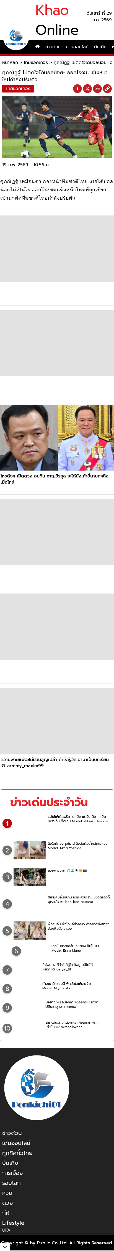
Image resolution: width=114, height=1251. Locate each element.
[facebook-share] (77, 89)
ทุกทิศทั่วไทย (17, 1153)
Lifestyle (13, 1223)
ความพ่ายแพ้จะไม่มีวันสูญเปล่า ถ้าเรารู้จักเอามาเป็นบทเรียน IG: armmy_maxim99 (55, 762)
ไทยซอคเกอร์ (36, 62)
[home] (38, 47)
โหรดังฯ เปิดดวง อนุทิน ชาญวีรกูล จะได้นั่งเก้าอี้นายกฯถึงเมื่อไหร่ (54, 479)
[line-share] (97, 89)
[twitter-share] (87, 88)
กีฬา (7, 1213)
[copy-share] (107, 89)
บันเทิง (100, 46)
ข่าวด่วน (53, 46)
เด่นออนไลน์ (77, 46)
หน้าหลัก (10, 62)
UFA (6, 1230)
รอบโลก (11, 1183)
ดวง (7, 1203)
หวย (7, 1193)
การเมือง (12, 1173)
